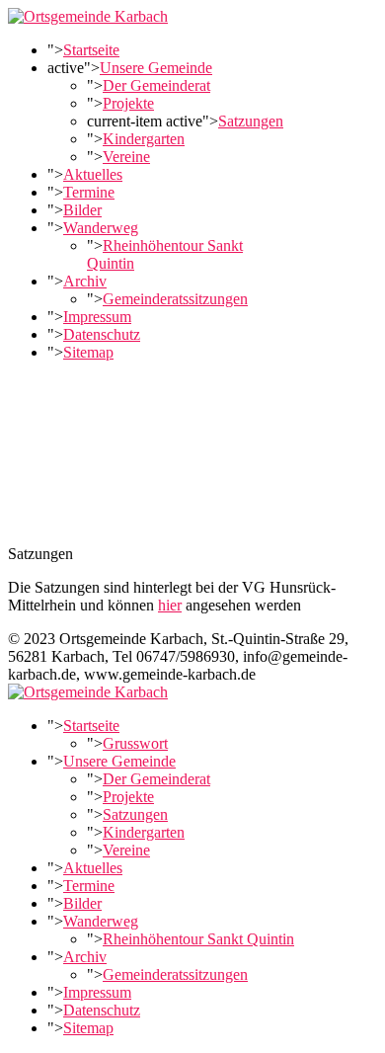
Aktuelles (92, 174)
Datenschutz (101, 334)
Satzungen (250, 121)
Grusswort (135, 743)
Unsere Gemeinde (156, 67)
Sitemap (88, 352)
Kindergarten (144, 138)
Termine (89, 192)
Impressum (97, 316)
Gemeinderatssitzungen (175, 298)
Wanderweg (100, 227)
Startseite (91, 49)
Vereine (126, 156)
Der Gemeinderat (156, 85)
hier (170, 605)
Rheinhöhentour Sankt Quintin (198, 939)
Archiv (85, 281)
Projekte (128, 103)
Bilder (82, 210)
